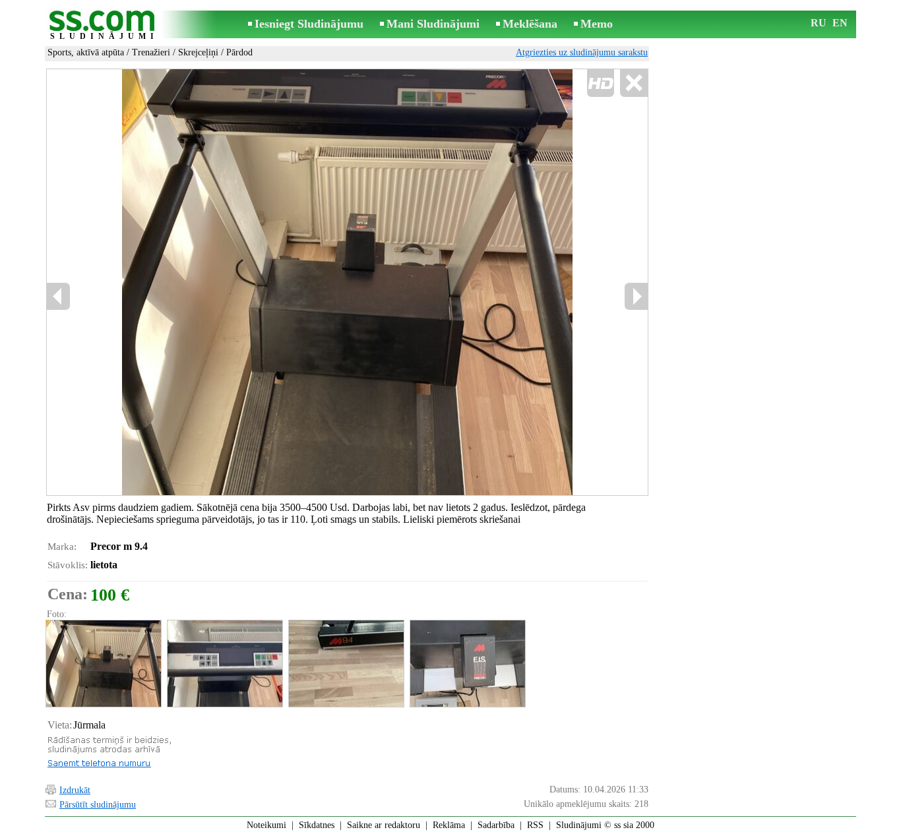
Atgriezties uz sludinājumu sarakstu (582, 52)
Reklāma (449, 825)
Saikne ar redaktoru (383, 825)
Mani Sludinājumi (433, 23)
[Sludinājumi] (104, 25)
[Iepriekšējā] (59, 296)
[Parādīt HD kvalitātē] (347, 282)
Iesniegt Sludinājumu (309, 23)
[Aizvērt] (633, 83)
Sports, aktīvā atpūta (85, 52)
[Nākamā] (636, 296)
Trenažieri (151, 52)
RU (818, 22)
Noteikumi (266, 825)
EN (840, 22)
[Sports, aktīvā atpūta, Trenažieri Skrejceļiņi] (103, 663)
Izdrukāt (74, 790)
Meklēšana (530, 23)
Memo (596, 23)
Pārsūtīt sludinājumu (97, 805)
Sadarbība (496, 825)
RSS (535, 825)
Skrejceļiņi (198, 52)
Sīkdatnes (316, 825)
